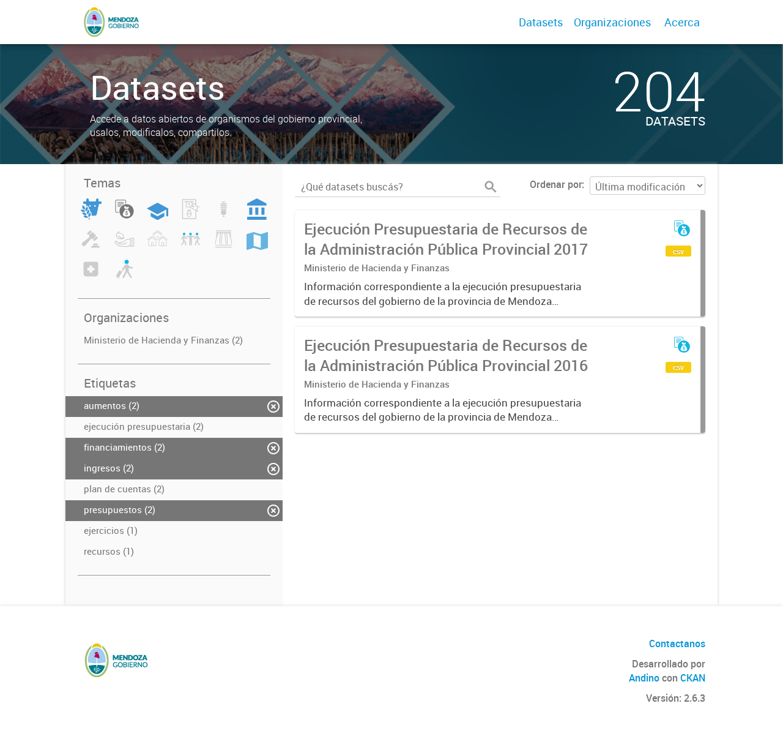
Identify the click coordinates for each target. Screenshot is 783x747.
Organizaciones (612, 22)
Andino (644, 678)
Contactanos (677, 643)
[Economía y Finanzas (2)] (124, 216)
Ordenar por (556, 184)
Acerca (682, 22)
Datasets (541, 22)
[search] (490, 186)
